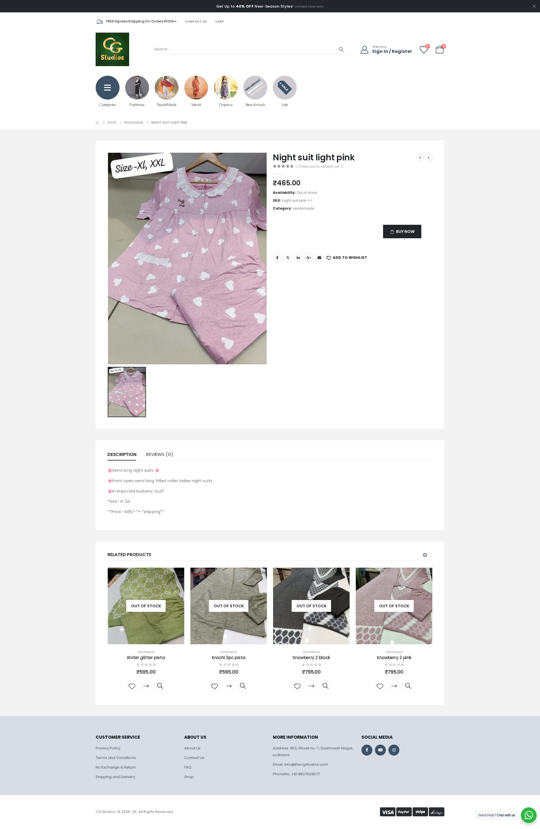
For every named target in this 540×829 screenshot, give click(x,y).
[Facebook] (366, 750)
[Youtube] (380, 750)
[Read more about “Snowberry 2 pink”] (394, 685)
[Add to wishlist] (132, 685)
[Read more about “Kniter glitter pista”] (146, 685)
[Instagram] (393, 750)
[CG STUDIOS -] (112, 49)
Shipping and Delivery (115, 776)
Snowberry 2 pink (394, 657)
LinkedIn (298, 257)
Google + (308, 257)
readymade (303, 208)
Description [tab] (121, 454)
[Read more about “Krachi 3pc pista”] (228, 685)
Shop (189, 776)
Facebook (277, 257)
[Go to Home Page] (98, 122)
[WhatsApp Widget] (529, 815)
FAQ (188, 767)
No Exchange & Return (116, 767)
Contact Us (196, 21)
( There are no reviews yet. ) (319, 166)
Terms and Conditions (116, 757)
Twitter (287, 257)
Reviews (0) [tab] (159, 454)
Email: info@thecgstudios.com (300, 764)
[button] (425, 555)
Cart (219, 21)
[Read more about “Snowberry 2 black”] (311, 685)
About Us (192, 748)
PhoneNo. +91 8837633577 (296, 774)
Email (319, 257)
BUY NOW (405, 231)
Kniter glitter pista (146, 657)
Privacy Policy (108, 748)
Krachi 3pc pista (229, 657)
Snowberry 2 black (311, 657)
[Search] (341, 49)
